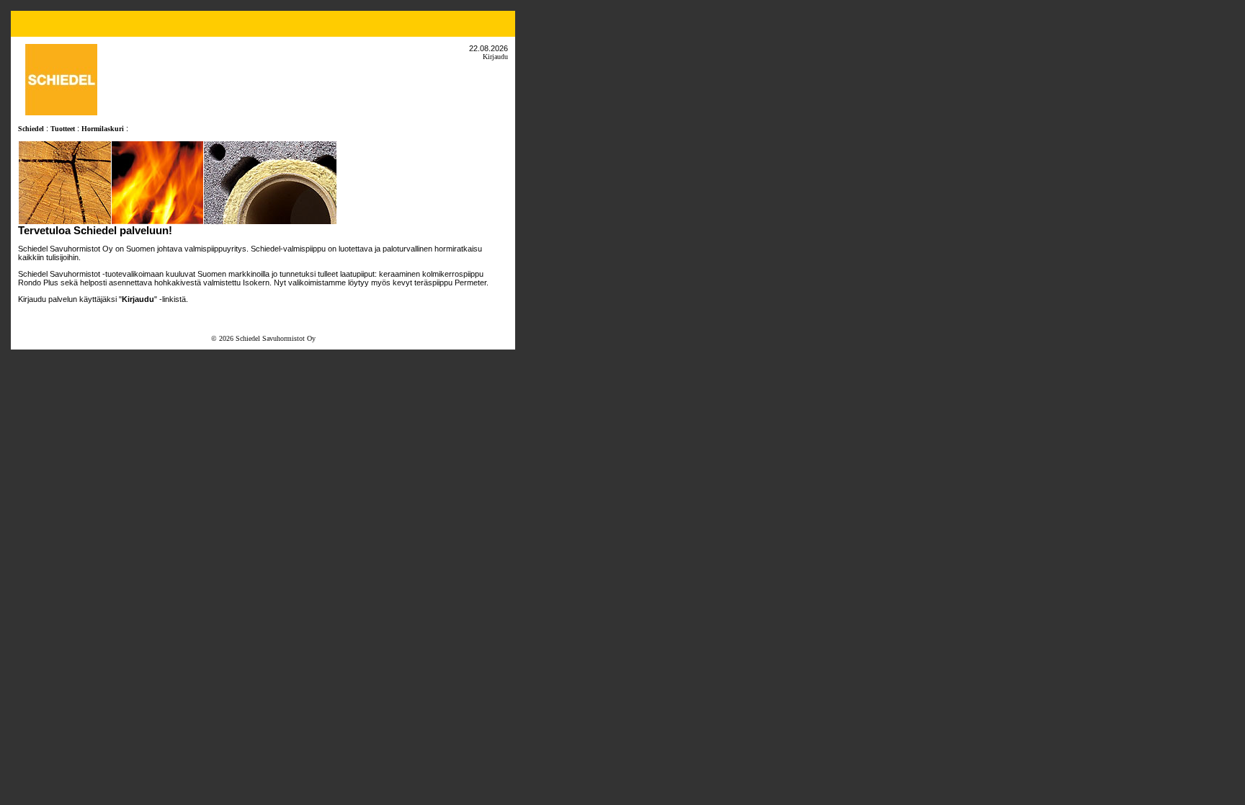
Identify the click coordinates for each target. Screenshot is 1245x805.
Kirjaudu (495, 57)
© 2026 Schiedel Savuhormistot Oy (263, 338)
